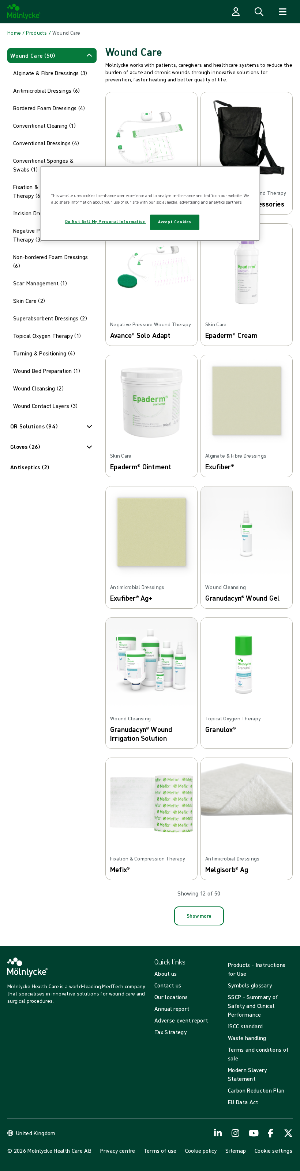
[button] (52, 55)
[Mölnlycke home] (24, 12)
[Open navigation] (282, 11)
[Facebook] (270, 1133)
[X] (288, 1133)
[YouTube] (253, 1133)
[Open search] (259, 11)
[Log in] (235, 11)
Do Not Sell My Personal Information (105, 221)
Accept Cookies (174, 221)
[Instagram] (235, 1133)
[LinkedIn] (218, 1133)
